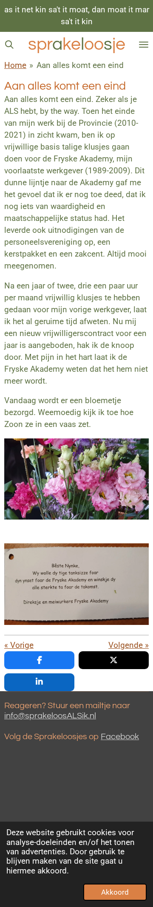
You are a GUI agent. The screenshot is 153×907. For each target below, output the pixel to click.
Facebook (120, 736)
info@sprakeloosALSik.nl (50, 716)
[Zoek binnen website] (9, 45)
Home (15, 65)
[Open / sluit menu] (143, 45)
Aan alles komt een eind (80, 65)
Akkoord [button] (115, 892)
